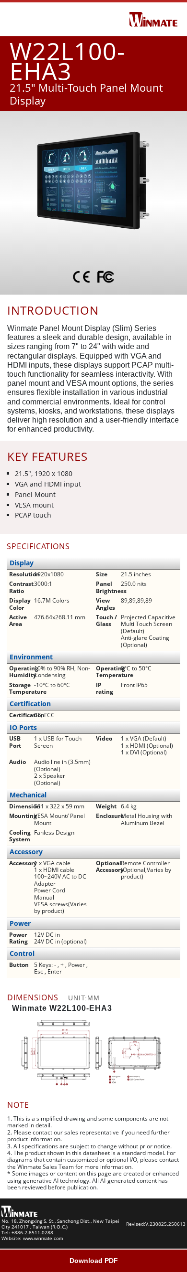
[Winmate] (153, 18)
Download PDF (94, 1260)
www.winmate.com (43, 1238)
